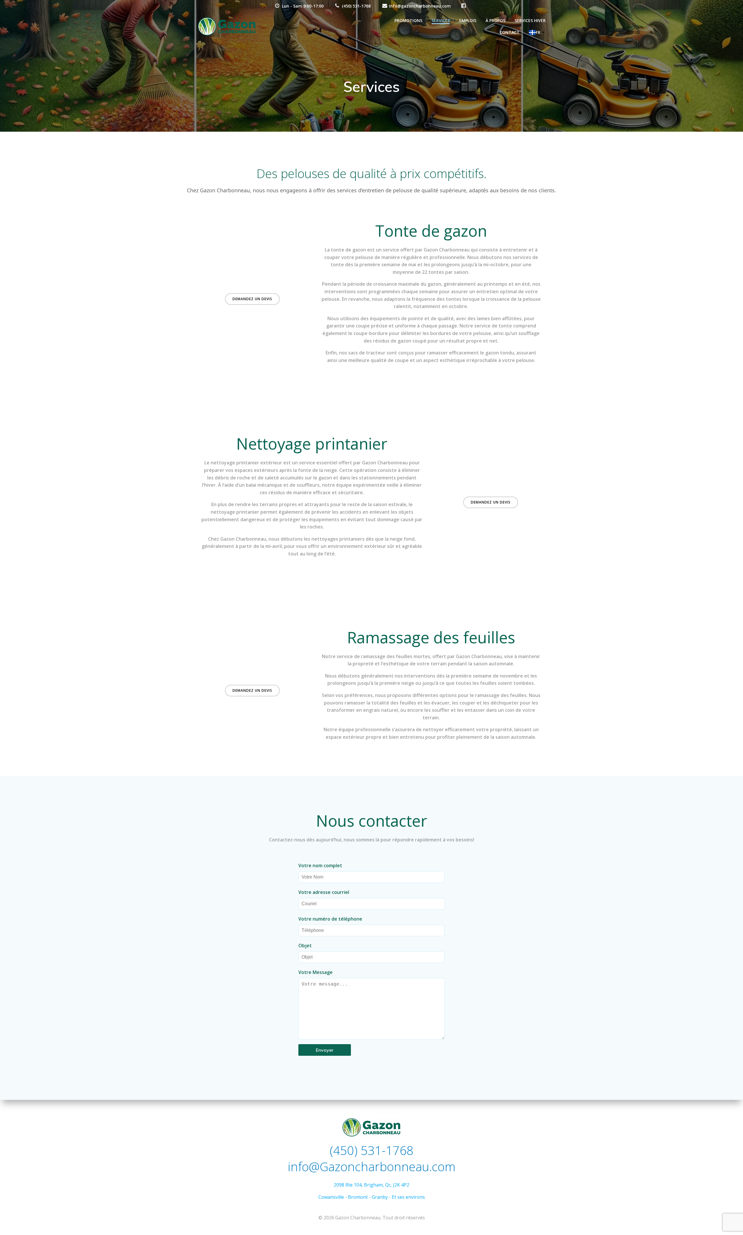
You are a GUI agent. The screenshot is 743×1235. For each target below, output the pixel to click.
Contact (509, 32)
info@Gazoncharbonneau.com (371, 1166)
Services (441, 20)
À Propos (495, 20)
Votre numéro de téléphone (330, 919)
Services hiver (530, 20)
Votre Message (315, 972)
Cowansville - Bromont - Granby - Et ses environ (370, 1197)
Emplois (467, 20)
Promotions (408, 20)
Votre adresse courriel (323, 892)
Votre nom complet (320, 865)
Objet (305, 945)
